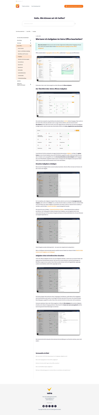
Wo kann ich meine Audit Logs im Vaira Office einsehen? (47, 363)
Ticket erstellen (25, 6)
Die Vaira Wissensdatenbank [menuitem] (23, 37)
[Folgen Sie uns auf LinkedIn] (46, 406)
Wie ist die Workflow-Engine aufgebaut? (44, 366)
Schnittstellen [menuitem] (21, 75)
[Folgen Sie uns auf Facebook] (49, 406)
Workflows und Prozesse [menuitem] (23, 54)
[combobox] (48, 23)
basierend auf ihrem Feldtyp (57, 209)
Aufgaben (69, 153)
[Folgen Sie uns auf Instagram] (52, 406)
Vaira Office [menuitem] (19, 45)
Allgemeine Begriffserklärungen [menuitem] (21, 84)
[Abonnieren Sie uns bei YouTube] (43, 406)
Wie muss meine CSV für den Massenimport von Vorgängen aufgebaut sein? (51, 356)
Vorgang (68, 53)
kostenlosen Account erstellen (75, 6)
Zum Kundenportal (35, 6)
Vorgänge (34, 31)
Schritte (66, 121)
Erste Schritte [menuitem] (21, 48)
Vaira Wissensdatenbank (20, 31)
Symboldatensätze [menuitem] (22, 73)
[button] (30, 40)
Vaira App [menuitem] (19, 43)
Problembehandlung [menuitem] (22, 78)
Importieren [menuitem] (20, 64)
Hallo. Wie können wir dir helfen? (49, 18)
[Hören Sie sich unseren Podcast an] (55, 406)
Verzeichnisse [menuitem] (21, 62)
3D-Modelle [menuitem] (20, 70)
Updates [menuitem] (19, 81)
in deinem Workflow (52, 206)
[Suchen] (75, 23)
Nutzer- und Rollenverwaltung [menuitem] (24, 51)
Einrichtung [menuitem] (19, 40)
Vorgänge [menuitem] (20, 56)
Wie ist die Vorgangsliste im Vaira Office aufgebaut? (47, 359)
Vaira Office (28, 31)
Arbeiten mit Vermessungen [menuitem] (23, 59)
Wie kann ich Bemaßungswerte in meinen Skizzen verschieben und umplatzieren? (53, 370)
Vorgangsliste (49, 53)
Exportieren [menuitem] (20, 67)
